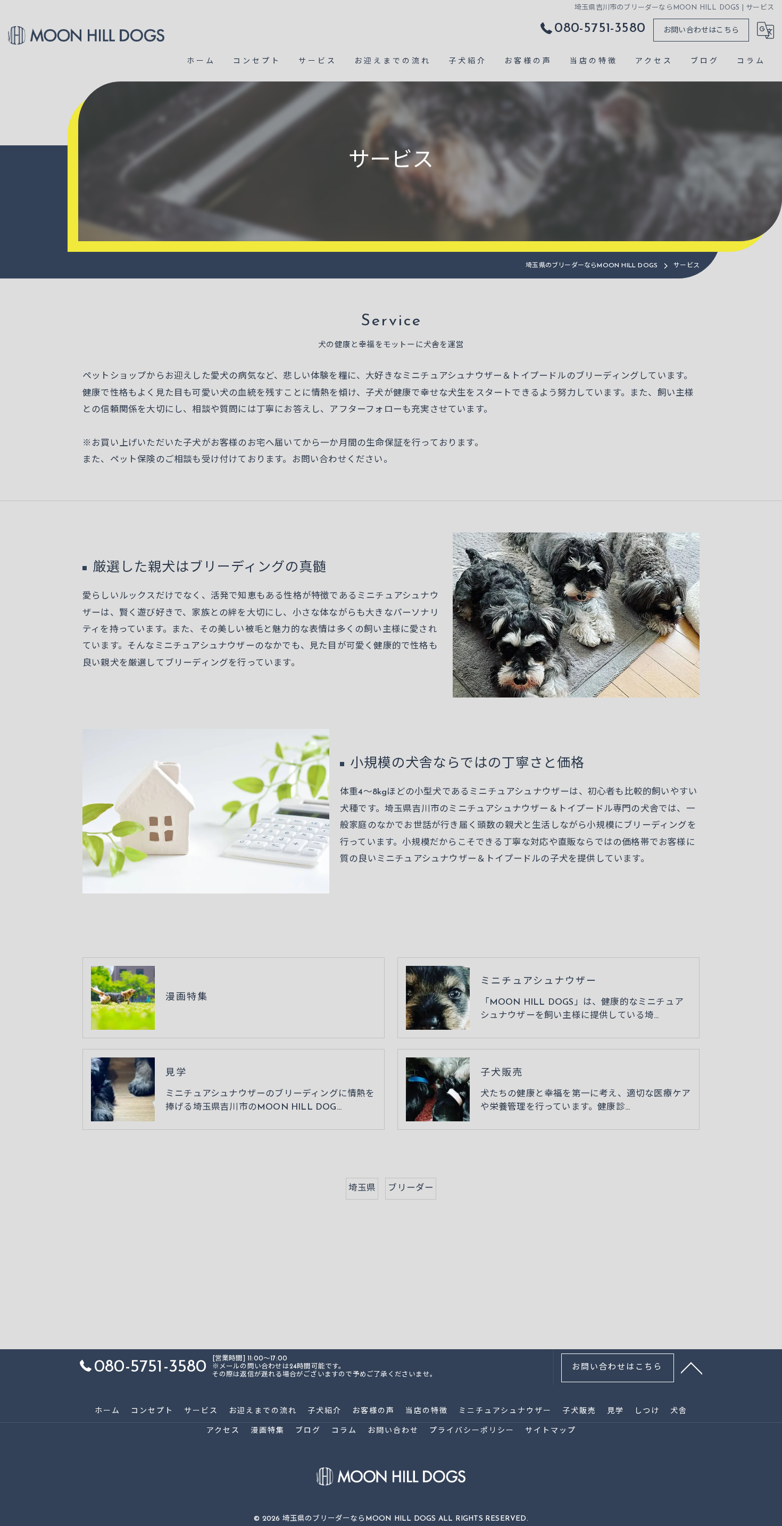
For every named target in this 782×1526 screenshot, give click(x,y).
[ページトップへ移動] (691, 1367)
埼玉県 (362, 1188)
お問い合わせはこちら (701, 31)
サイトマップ (550, 1431)
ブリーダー (411, 1188)
